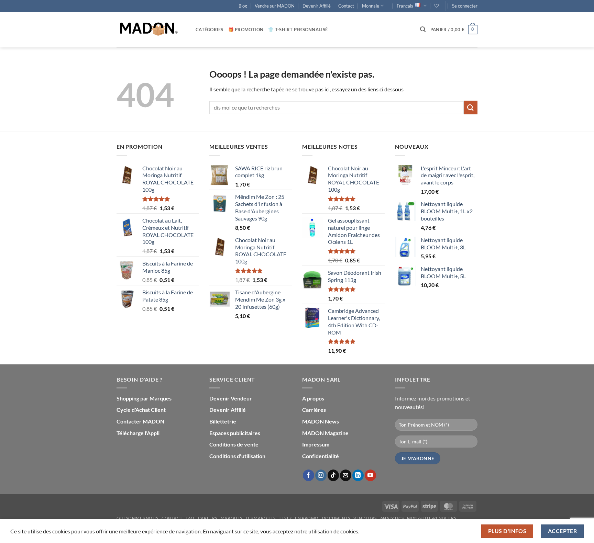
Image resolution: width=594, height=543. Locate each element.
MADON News (320, 421)
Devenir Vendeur (230, 398)
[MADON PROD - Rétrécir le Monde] (151, 29)
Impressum (315, 444)
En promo (307, 518)
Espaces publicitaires (234, 433)
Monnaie (370, 6)
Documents (336, 518)
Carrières (314, 409)
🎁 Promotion (246, 29)
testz (285, 518)
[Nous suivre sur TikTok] (333, 475)
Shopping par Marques (144, 398)
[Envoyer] (470, 107)
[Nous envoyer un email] (345, 475)
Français (405, 6)
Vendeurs (365, 518)
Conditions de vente (233, 444)
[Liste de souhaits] (436, 5)
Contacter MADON (140, 421)
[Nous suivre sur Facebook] (308, 475)
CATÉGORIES (209, 29)
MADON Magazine (325, 433)
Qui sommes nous (137, 518)
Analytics (392, 518)
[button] (464, 6)
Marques (231, 518)
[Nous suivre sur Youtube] (370, 475)
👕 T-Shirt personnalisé (298, 29)
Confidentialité (320, 456)
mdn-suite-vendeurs (431, 518)
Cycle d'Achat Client (141, 409)
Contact (346, 6)
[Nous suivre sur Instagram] (321, 475)
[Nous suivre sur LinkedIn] (358, 475)
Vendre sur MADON (275, 6)
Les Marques (261, 518)
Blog (243, 6)
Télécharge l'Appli (138, 433)
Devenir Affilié (316, 6)
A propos (313, 398)
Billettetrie (222, 421)
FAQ (190, 518)
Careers (207, 518)
